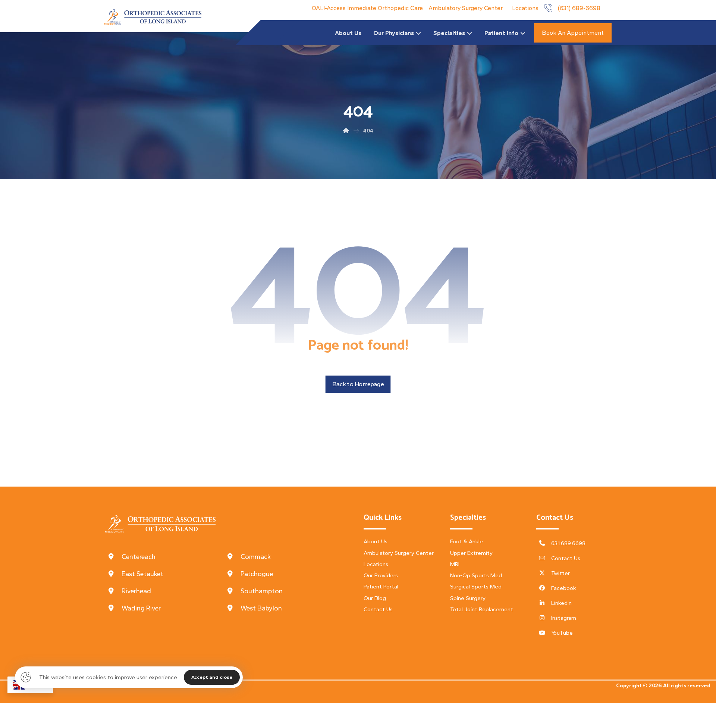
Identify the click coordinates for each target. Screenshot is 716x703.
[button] (163, 556)
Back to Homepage (358, 384)
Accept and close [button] (211, 677)
